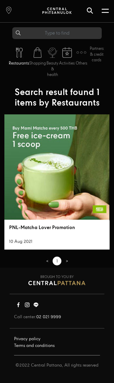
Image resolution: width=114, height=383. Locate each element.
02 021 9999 (48, 317)
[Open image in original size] (57, 10)
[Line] (36, 306)
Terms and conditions (34, 346)
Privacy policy (27, 339)
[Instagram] (27, 306)
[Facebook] (18, 306)
